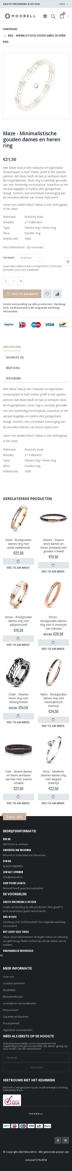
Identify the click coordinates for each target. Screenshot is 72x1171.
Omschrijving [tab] (12, 347)
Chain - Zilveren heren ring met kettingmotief (19, 698)
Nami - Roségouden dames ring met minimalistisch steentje (53, 700)
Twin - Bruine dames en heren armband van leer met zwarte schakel (18, 777)
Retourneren (11, 1010)
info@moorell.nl (12, 877)
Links (62, 3)
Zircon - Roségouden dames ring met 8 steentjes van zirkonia (53, 622)
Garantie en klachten (16, 1016)
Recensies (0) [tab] (15, 357)
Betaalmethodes (13, 996)
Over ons (8, 976)
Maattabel (9, 990)
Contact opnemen (14, 983)
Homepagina (10, 29)
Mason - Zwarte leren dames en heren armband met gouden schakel (54, 545)
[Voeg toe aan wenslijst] (47, 293)
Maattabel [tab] (13, 368)
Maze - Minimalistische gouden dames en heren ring (31, 139)
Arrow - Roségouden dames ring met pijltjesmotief (18, 621)
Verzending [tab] (13, 378)
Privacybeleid (11, 1023)
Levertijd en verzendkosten (19, 1003)
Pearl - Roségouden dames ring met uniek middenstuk (18, 543)
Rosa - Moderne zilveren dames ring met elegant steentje (53, 777)
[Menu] (45, 16)
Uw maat (9, 257)
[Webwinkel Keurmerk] (12, 1100)
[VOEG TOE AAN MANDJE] (18, 561)
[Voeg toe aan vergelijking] (57, 293)
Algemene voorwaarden (17, 1030)
